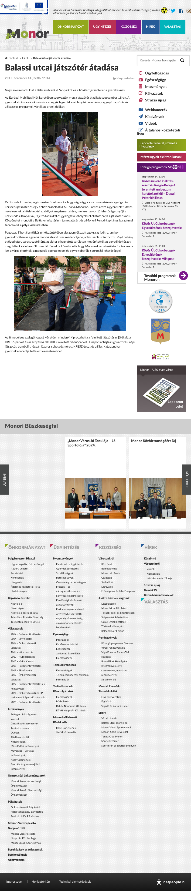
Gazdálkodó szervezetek (24, 723)
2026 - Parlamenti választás (26, 702)
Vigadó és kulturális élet (115, 706)
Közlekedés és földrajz (159, 578)
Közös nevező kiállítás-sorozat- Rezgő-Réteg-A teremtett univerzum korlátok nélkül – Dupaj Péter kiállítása (159, 190)
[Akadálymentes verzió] (164, 10)
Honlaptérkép (41, 881)
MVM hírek (62, 701)
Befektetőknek (17, 854)
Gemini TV (150, 590)
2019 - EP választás (21, 670)
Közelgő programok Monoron (160, 167)
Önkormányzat (71, 26)
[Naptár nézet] (182, 167)
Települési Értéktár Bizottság (27, 617)
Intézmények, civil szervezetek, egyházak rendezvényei (114, 670)
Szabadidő (107, 582)
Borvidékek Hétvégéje (114, 661)
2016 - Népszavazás (22, 652)
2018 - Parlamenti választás (26, 666)
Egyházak (106, 701)
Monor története (110, 573)
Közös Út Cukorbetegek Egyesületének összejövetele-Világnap (158, 255)
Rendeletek (17, 573)
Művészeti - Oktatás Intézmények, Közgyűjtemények (22, 755)
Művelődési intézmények (25, 746)
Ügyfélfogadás (157, 73)
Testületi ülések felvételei (26, 622)
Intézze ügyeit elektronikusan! (161, 157)
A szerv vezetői (19, 568)
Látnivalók (107, 587)
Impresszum (14, 881)
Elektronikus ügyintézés (69, 564)
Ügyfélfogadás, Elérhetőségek (28, 564)
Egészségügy (155, 80)
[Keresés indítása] (182, 60)
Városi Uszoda (109, 718)
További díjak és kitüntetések (118, 613)
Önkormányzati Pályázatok (26, 807)
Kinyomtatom (125, 78)
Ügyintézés (102, 26)
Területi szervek (20, 728)
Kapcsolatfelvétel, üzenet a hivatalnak (158, 145)
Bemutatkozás (109, 568)
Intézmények (156, 87)
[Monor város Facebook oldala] (181, 10)
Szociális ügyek (64, 573)
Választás (172, 26)
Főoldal (13, 58)
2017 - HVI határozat (22, 661)
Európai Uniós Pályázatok (25, 816)
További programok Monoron (160, 277)
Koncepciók (17, 577)
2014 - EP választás (21, 639)
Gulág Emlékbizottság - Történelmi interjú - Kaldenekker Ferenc (114, 626)
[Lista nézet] (175, 167)
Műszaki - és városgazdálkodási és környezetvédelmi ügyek (70, 591)
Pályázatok (154, 93)
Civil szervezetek (111, 697)
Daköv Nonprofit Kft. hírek (71, 706)
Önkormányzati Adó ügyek (71, 582)
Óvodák (15, 732)
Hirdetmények (19, 591)
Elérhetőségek (64, 670)
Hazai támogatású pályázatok (27, 812)
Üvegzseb (16, 582)
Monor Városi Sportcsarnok (26, 843)
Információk (62, 640)
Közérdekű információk (159, 595)
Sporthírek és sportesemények (118, 745)
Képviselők (17, 604)
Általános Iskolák (20, 737)
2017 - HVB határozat (23, 657)
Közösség (129, 26)
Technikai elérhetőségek (75, 881)
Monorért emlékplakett (114, 608)
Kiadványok (154, 117)
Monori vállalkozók (65, 717)
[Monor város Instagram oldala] (189, 10)
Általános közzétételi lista (25, 587)
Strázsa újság (155, 100)
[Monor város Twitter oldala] (173, 10)
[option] (95, 483)
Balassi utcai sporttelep (114, 723)
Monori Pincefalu (109, 686)
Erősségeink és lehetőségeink (118, 591)
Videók (151, 123)
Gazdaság (106, 577)
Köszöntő (106, 564)
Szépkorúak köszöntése (114, 617)
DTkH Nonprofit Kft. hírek (71, 710)
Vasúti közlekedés (66, 732)
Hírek (150, 26)
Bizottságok (17, 608)
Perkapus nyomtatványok (70, 609)
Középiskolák (18, 741)
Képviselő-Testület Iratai (24, 613)
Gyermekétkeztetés (67, 568)
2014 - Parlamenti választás (26, 634)
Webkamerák (156, 110)
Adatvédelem (16, 859)
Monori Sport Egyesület (114, 732)
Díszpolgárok (108, 604)
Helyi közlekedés (66, 728)
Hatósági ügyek (65, 577)
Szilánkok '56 (108, 679)
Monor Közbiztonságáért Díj (153, 441)
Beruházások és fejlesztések (25, 849)
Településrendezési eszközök (72, 675)
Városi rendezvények (113, 647)
